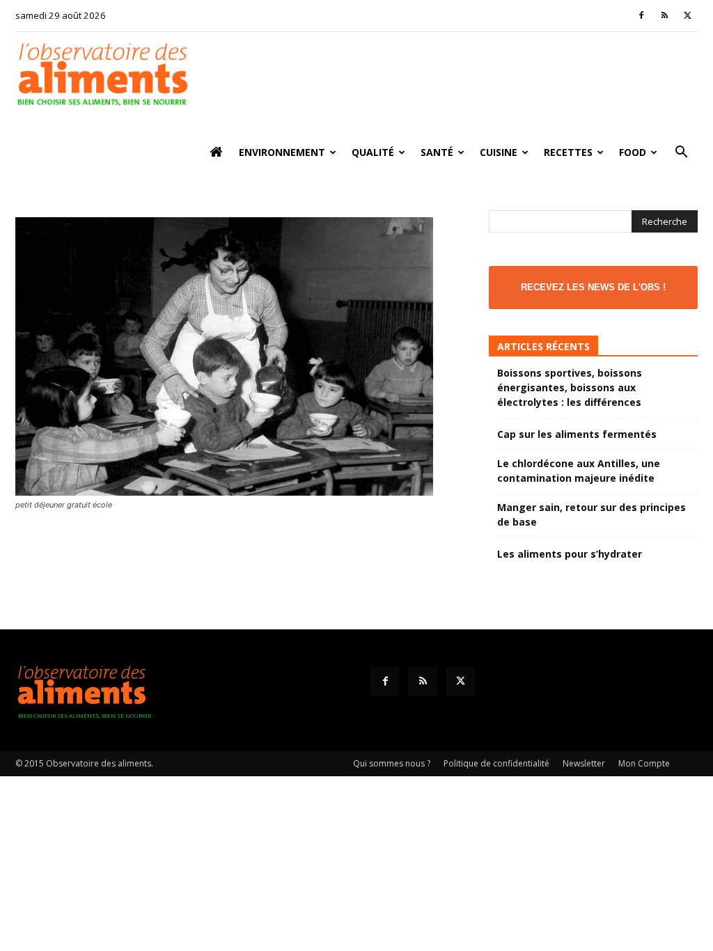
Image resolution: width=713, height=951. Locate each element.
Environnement (282, 152)
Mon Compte (644, 763)
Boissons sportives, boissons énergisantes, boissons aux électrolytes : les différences (569, 387)
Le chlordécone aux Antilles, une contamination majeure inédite (578, 471)
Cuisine (498, 152)
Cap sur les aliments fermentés (577, 434)
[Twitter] (687, 15)
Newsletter (584, 763)
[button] (681, 153)
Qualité (373, 152)
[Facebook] (641, 15)
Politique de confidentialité (496, 763)
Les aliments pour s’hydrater (569, 553)
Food (632, 152)
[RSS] (664, 15)
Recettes (568, 152)
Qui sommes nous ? (391, 763)
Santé (437, 152)
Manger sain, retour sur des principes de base (591, 514)
